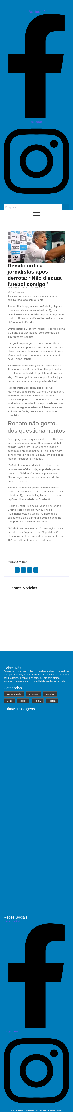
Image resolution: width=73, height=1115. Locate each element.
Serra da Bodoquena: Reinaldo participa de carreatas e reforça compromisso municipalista (34, 860)
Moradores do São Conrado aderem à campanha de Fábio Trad (36, 907)
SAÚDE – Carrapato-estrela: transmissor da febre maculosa (50, 625)
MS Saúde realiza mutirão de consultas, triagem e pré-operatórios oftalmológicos (22, 624)
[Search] (65, 207)
